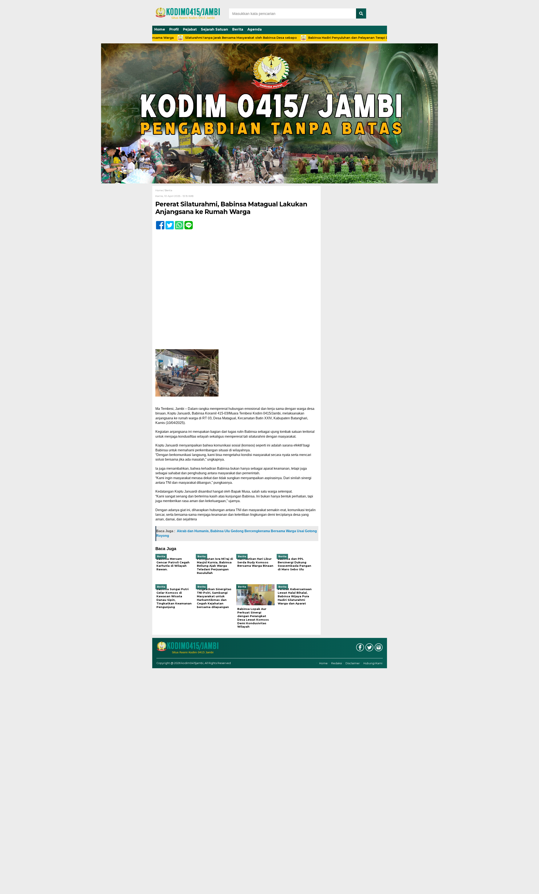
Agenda (254, 29)
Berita (237, 29)
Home (159, 29)
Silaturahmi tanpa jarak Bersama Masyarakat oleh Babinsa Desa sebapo (207, 37)
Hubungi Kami (372, 663)
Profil (174, 29)
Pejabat (190, 29)
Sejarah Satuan (214, 29)
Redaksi (336, 663)
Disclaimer (353, 663)
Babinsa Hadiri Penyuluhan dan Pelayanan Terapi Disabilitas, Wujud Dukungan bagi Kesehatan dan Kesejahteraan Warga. (370, 37)
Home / (160, 190)
